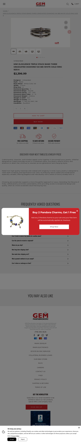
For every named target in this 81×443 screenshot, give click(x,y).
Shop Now (54, 227)
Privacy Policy (15, 436)
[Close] (79, 428)
